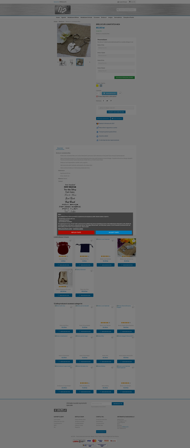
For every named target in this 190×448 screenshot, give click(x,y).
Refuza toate (76, 232)
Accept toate (114, 232)
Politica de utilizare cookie (65, 228)
